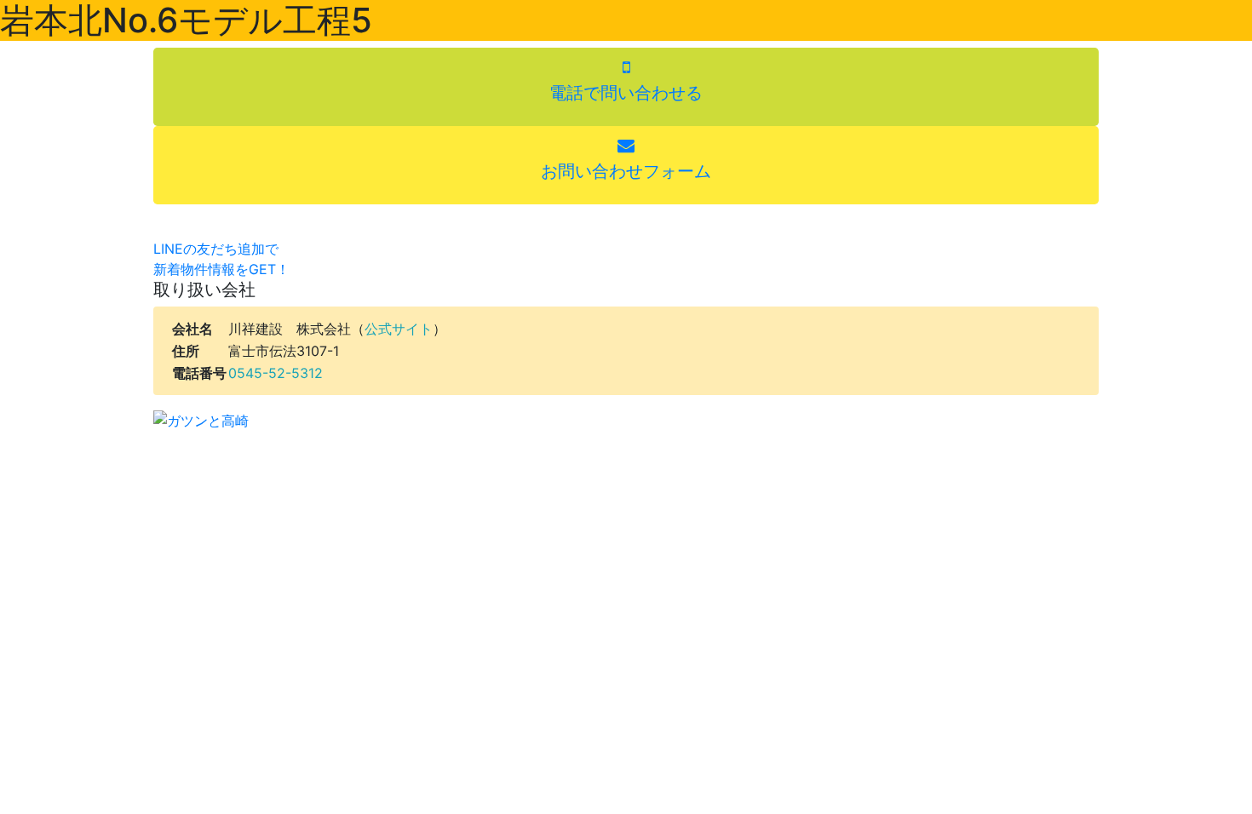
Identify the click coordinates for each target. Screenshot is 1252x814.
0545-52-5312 (275, 372)
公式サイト (399, 328)
